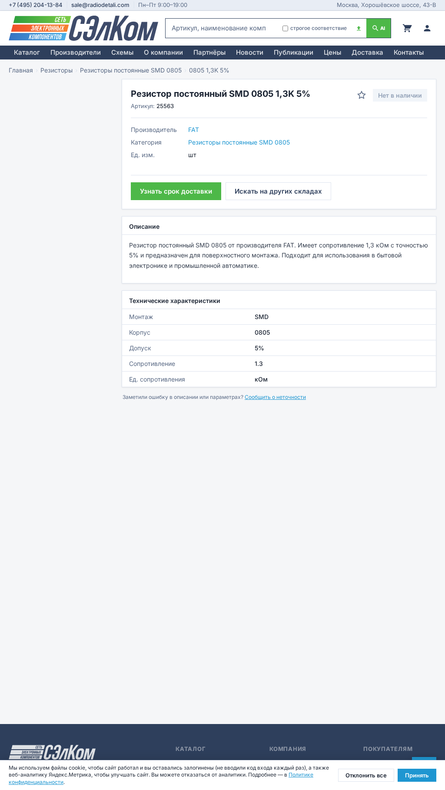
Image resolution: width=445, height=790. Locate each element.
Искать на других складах (278, 191)
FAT (193, 129)
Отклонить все (366, 775)
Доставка (367, 52)
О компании (163, 52)
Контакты (409, 52)
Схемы (122, 52)
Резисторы (56, 70)
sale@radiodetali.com (100, 4)
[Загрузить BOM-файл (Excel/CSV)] (358, 28)
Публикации (293, 52)
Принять (417, 775)
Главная (21, 70)
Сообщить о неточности (275, 397)
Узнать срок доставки (176, 191)
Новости (249, 52)
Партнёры (209, 52)
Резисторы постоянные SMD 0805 (131, 70)
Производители (75, 52)
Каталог (27, 52)
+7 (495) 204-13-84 (36, 4)
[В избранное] (362, 95)
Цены (332, 52)
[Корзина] (407, 28)
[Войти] (427, 28)
